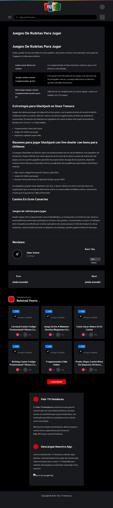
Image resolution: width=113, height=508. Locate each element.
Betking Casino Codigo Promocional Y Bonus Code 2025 (24, 364)
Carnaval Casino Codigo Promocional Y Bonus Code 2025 (24, 329)
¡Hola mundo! (20, 282)
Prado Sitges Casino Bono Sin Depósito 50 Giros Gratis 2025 (89, 364)
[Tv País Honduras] (53, 6)
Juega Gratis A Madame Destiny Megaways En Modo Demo (56, 329)
